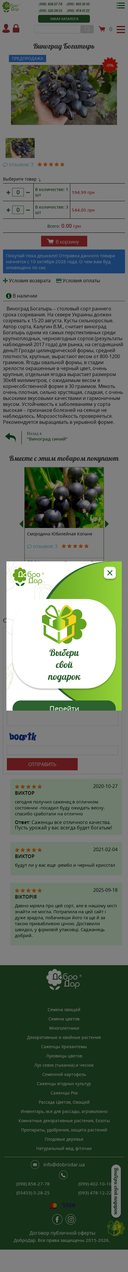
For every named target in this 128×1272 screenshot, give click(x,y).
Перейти (64, 708)
